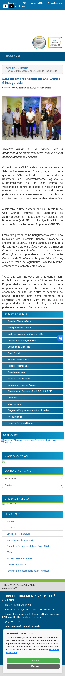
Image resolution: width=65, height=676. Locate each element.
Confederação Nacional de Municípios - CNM (27, 546)
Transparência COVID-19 (19, 327)
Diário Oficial (13, 353)
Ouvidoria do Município (18, 346)
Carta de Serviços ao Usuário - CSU (25, 334)
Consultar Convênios (16, 564)
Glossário (11, 3)
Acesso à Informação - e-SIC (22, 340)
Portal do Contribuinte (18, 365)
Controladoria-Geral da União (20, 540)
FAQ (23, 3)
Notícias (24, 68)
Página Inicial (11, 68)
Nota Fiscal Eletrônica (18, 359)
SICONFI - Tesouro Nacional (19, 558)
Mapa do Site (36, 3)
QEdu (9, 552)
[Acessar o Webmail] (56, 585)
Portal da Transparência (19, 321)
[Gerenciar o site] (60, 585)
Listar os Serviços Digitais (20, 423)
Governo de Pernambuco (18, 534)
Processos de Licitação (19, 378)
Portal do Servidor (16, 372)
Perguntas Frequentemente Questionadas (28, 410)
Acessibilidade (54, 3)
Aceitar (35, 660)
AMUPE (10, 521)
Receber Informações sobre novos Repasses (27, 571)
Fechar (35, 666)
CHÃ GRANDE (13, 56)
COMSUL (10, 528)
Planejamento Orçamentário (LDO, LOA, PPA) (29, 391)
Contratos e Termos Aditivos (22, 385)
